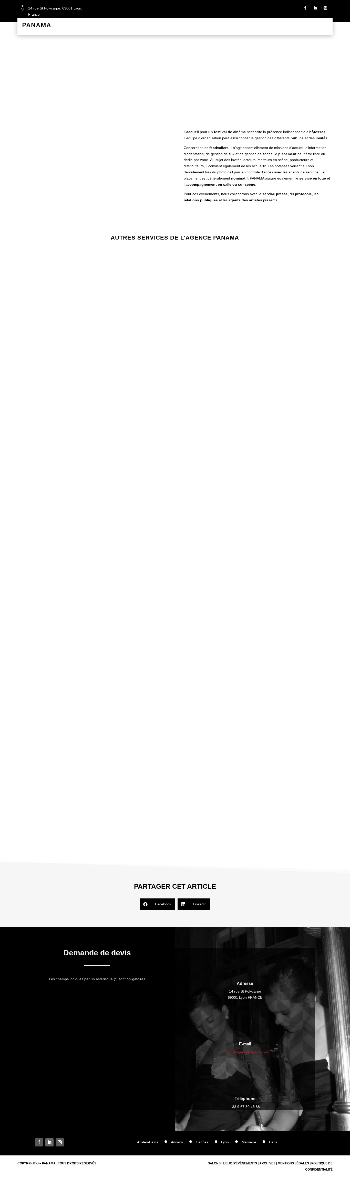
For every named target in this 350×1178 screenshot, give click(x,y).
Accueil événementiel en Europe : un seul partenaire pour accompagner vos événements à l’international (175, 434)
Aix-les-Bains (147, 1142)
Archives (267, 1163)
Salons (214, 1163)
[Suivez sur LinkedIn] (316, 8)
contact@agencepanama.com (245, 1052)
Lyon (225, 1142)
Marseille (249, 1142)
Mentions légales (293, 1163)
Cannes (202, 1142)
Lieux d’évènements (240, 1163)
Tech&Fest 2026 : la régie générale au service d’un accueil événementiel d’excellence (175, 636)
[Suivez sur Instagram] (325, 8)
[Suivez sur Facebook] (306, 8)
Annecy (177, 1142)
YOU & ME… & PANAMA (174, 838)
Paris (273, 1142)
